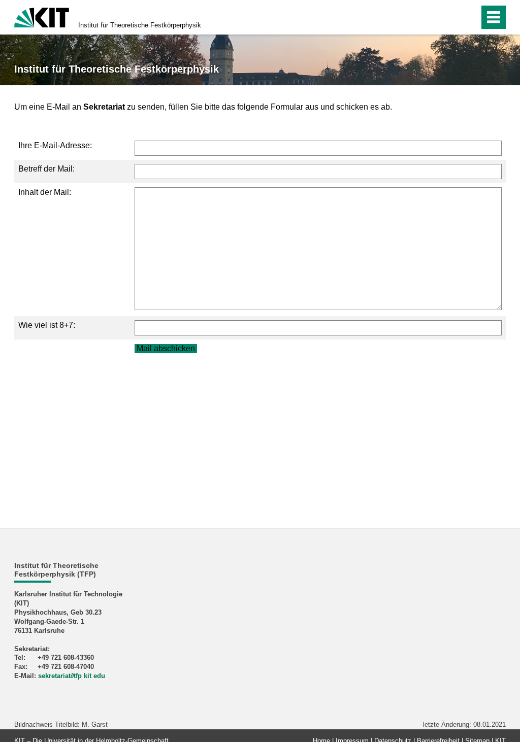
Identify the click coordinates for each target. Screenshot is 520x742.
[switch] (449, 17)
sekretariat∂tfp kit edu (71, 676)
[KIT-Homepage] (41, 16)
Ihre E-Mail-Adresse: (55, 145)
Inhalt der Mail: (44, 192)
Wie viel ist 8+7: (46, 325)
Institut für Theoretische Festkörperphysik (139, 25)
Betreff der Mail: (46, 168)
